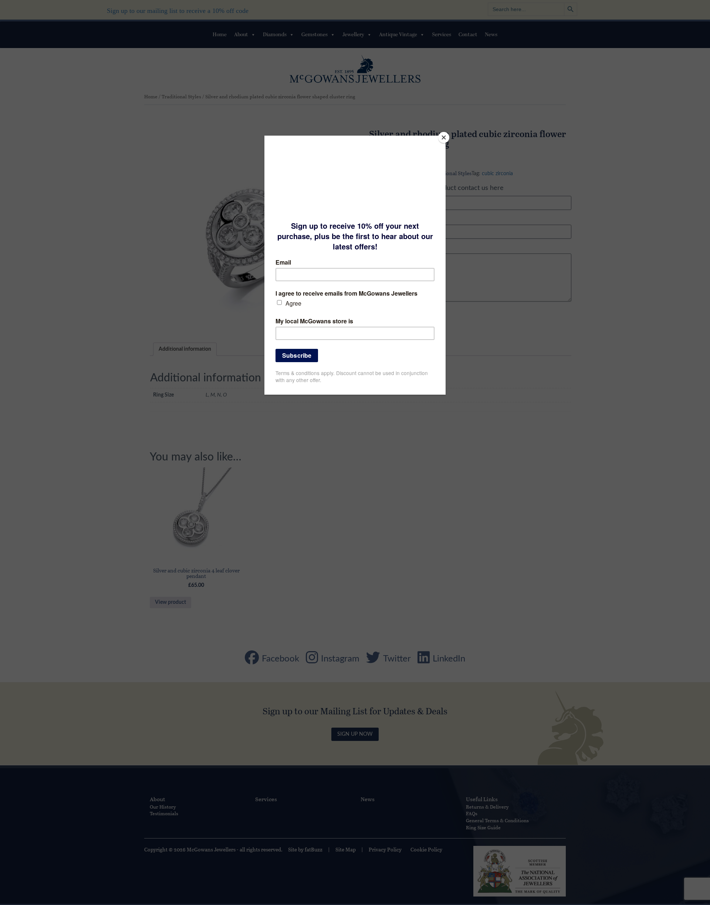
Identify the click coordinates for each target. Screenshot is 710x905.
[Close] (443, 137)
